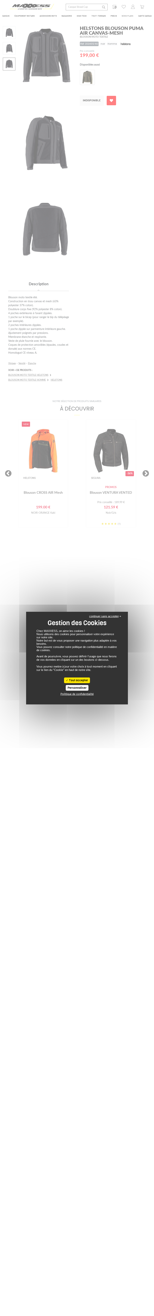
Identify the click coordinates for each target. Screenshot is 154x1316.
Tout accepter (78, 680)
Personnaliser (77, 688)
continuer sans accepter (104, 616)
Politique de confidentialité (77, 694)
